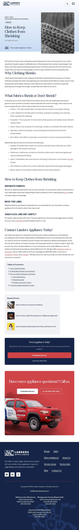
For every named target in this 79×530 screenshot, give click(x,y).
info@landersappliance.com (39, 491)
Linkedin (25, 255)
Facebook (8, 255)
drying (65, 192)
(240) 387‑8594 (50, 504)
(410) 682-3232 (25, 504)
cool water (19, 221)
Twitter (15, 255)
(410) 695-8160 (39, 516)
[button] (73, 3)
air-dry (70, 159)
